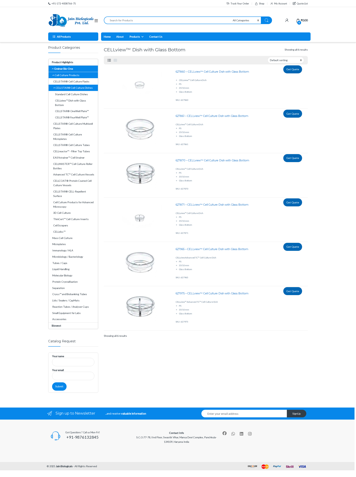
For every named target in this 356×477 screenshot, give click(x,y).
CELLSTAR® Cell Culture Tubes (71, 145)
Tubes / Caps (59, 263)
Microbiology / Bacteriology (67, 256)
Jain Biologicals (64, 466)
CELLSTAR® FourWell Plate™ (72, 117)
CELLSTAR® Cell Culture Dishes (74, 87)
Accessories (59, 319)
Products (134, 36)
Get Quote (292, 69)
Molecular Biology (62, 275)
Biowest (56, 325)
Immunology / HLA (62, 250)
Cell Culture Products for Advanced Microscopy (73, 204)
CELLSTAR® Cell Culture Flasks (71, 81)
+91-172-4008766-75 (64, 3)
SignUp (296, 413)
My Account (280, 3)
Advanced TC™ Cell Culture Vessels (73, 174)
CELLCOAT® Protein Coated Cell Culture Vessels (72, 183)
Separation (58, 288)
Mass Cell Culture (62, 238)
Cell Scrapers (60, 225)
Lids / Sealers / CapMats (66, 300)
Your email (58, 370)
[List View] (109, 60)
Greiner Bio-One (63, 68)
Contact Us (155, 36)
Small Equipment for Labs (66, 313)
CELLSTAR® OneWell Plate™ (72, 111)
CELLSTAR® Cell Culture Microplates (67, 136)
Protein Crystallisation (65, 281)
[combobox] (167, 20)
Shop (261, 3)
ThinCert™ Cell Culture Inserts (71, 219)
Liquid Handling (61, 269)
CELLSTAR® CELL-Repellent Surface (69, 193)
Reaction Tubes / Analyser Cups (70, 306)
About (119, 36)
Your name (58, 356)
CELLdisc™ (59, 231)
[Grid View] (115, 60)
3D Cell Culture (62, 212)
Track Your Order (239, 3)
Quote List (302, 3)
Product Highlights (62, 62)
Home (107, 36)
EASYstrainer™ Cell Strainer (69, 157)
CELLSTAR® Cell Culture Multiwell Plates (73, 126)
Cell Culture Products (67, 75)
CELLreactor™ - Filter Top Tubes (71, 151)
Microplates (59, 244)
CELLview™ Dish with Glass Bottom (70, 103)
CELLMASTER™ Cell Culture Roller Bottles (73, 166)
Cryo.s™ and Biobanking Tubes (69, 294)
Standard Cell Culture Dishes (71, 94)
